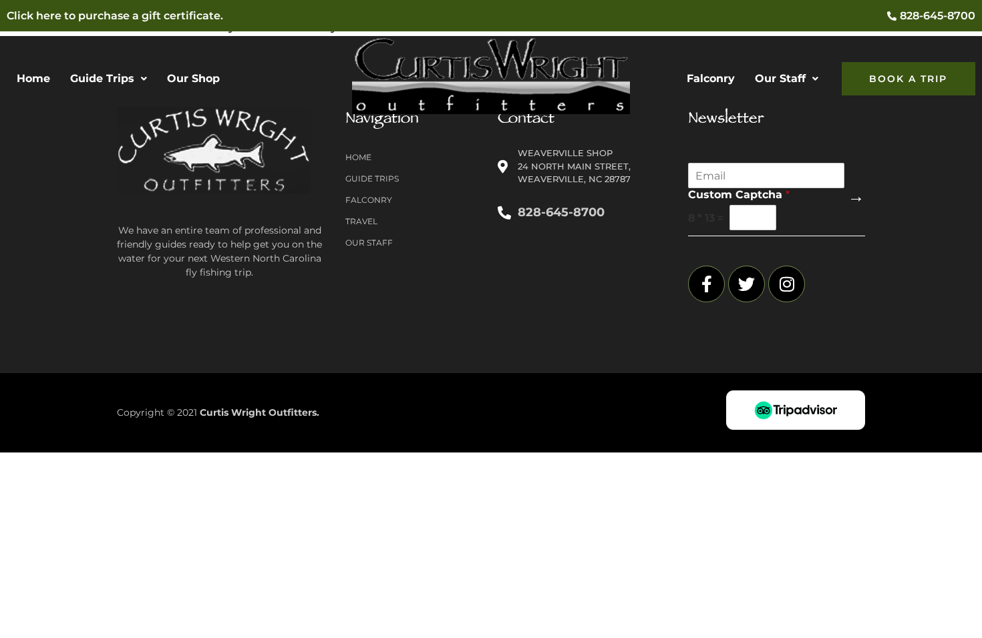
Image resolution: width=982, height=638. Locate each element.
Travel (361, 221)
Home (33, 78)
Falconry (711, 78)
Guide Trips (102, 78)
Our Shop (193, 78)
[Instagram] (786, 284)
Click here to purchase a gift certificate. (115, 15)
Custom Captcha (739, 194)
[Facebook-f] (706, 284)
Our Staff (780, 78)
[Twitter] (746, 284)
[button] (108, 78)
